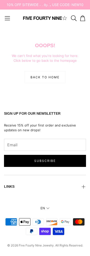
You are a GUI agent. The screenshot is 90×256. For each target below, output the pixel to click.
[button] (7, 18)
